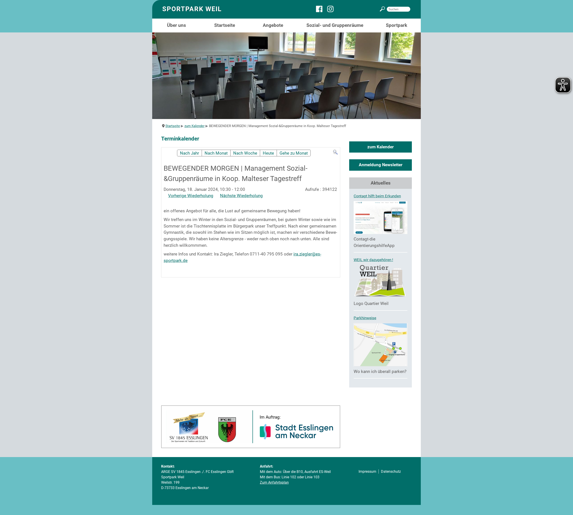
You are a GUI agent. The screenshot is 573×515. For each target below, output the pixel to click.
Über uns (176, 25)
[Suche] (335, 153)
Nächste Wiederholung (241, 195)
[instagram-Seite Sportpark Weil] (332, 11)
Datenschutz (391, 471)
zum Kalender (380, 146)
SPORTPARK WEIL (192, 9)
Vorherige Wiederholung (190, 195)
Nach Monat (216, 153)
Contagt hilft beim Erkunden (377, 196)
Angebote (273, 25)
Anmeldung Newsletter (380, 164)
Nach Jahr (189, 153)
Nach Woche (245, 153)
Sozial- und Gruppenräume (334, 25)
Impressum (367, 471)
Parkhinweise (365, 318)
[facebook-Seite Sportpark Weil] (321, 11)
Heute (268, 153)
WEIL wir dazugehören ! (373, 260)
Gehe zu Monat (294, 153)
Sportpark (396, 25)
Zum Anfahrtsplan (274, 482)
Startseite (224, 25)
